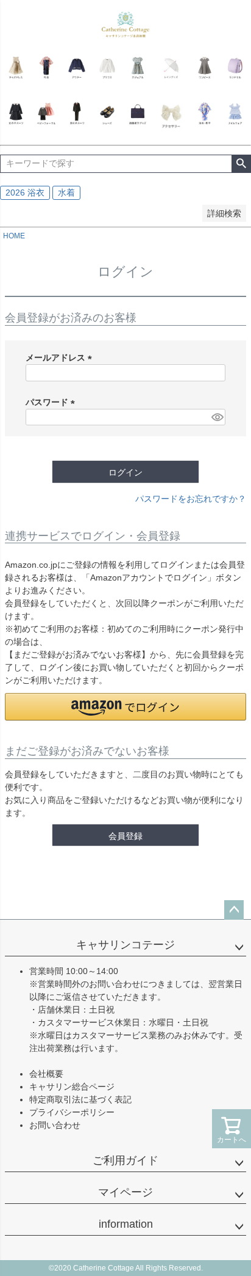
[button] (125, 707)
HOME (14, 236)
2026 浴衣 (24, 192)
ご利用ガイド (125, 1160)
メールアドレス (61, 357)
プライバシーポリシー (72, 1112)
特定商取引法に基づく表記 (80, 1099)
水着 (66, 192)
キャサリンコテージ (125, 945)
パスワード (52, 402)
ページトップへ (234, 910)
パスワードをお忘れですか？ (190, 499)
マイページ (125, 1192)
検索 (241, 163)
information (126, 1224)
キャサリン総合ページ (72, 1086)
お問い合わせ (54, 1125)
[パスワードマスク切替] (216, 417)
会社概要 (46, 1074)
